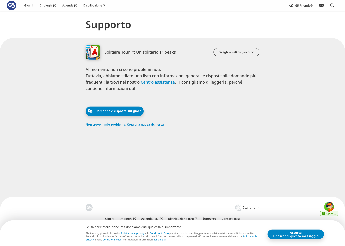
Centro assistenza (158, 82)
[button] (236, 52)
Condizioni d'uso (159, 233)
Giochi (28, 5)
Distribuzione (93, 5)
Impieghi (46, 5)
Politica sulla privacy (132, 233)
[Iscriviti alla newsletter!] (321, 5)
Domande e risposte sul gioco (118, 111)
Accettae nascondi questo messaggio (296, 234)
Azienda (68, 5)
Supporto (209, 218)
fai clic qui (160, 239)
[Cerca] (332, 5)
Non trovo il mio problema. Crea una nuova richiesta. (125, 124)
